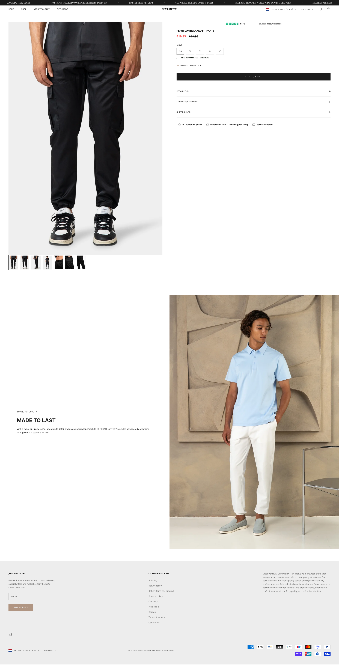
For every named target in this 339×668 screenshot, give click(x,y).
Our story (153, 601)
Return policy (155, 585)
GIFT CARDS (62, 9)
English (305, 9)
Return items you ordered (161, 591)
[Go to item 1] (13, 262)
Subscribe (21, 607)
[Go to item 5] (59, 262)
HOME (11, 9)
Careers (152, 612)
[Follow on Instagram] (10, 634)
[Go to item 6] (70, 262)
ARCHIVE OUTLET (42, 9)
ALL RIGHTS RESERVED (163, 650)
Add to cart (253, 76)
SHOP (23, 9)
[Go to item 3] (36, 262)
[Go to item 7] (81, 262)
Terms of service (156, 617)
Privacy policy (155, 596)
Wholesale (153, 606)
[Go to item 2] (25, 262)
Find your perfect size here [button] (195, 58)
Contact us (153, 622)
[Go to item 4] (47, 262)
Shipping (152, 580)
